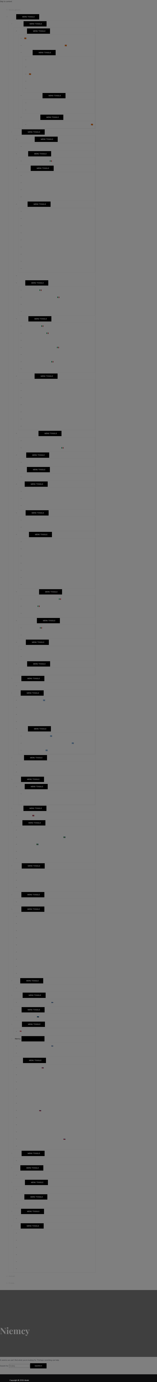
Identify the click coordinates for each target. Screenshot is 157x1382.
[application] (15, 17)
